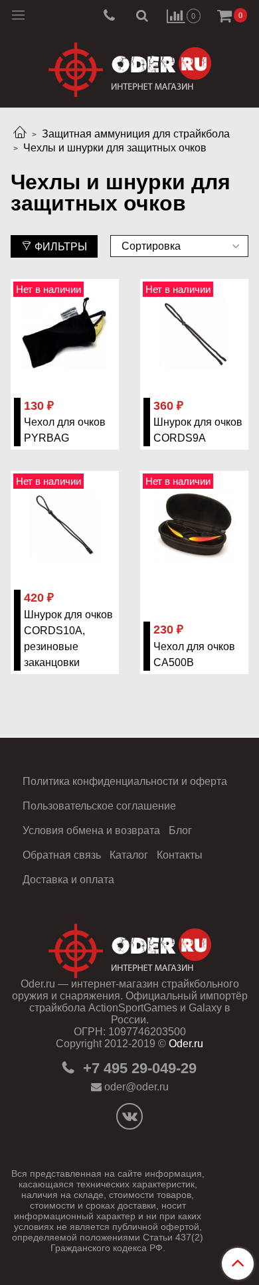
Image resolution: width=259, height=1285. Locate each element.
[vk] (129, 1116)
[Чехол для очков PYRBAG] (65, 333)
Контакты (180, 855)
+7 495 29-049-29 (138, 1068)
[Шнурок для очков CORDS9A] (194, 333)
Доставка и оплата (68, 879)
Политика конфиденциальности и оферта (125, 781)
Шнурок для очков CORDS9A (197, 430)
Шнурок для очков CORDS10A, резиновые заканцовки (68, 638)
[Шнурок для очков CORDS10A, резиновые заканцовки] (65, 525)
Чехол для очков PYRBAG (65, 430)
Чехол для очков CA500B (194, 654)
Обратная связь (62, 855)
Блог (180, 830)
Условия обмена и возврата (91, 830)
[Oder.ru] (129, 67)
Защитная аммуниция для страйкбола (136, 133)
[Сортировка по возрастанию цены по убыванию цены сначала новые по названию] (179, 246)
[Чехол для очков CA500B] (194, 525)
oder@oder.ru (136, 1086)
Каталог (129, 855)
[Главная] (20, 133)
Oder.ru (186, 1043)
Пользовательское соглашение (99, 806)
